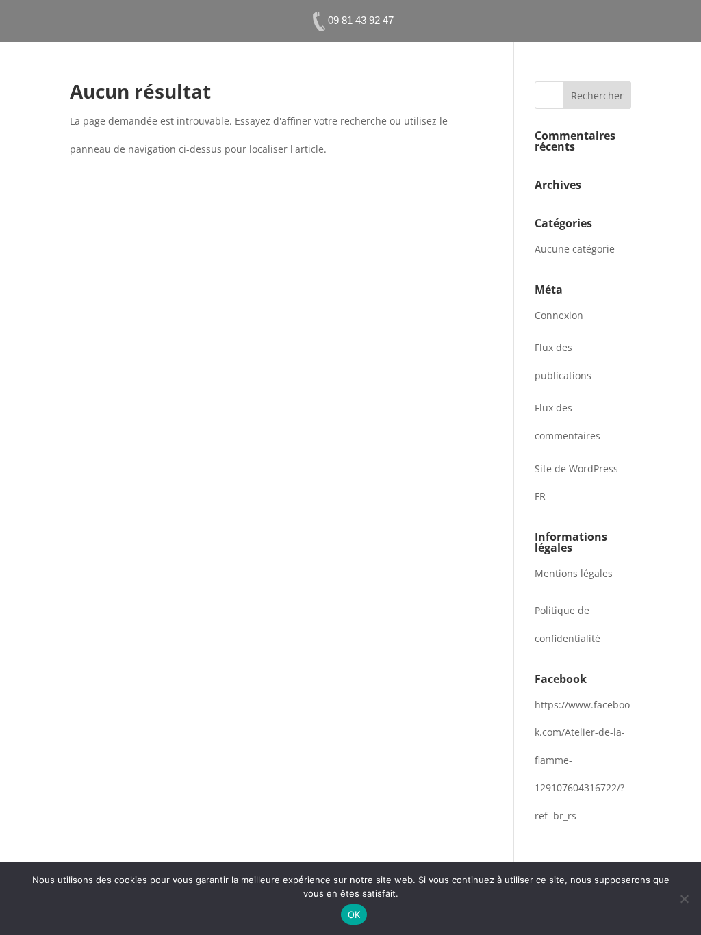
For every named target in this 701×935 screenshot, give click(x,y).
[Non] (684, 899)
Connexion (559, 315)
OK (354, 914)
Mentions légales (574, 573)
